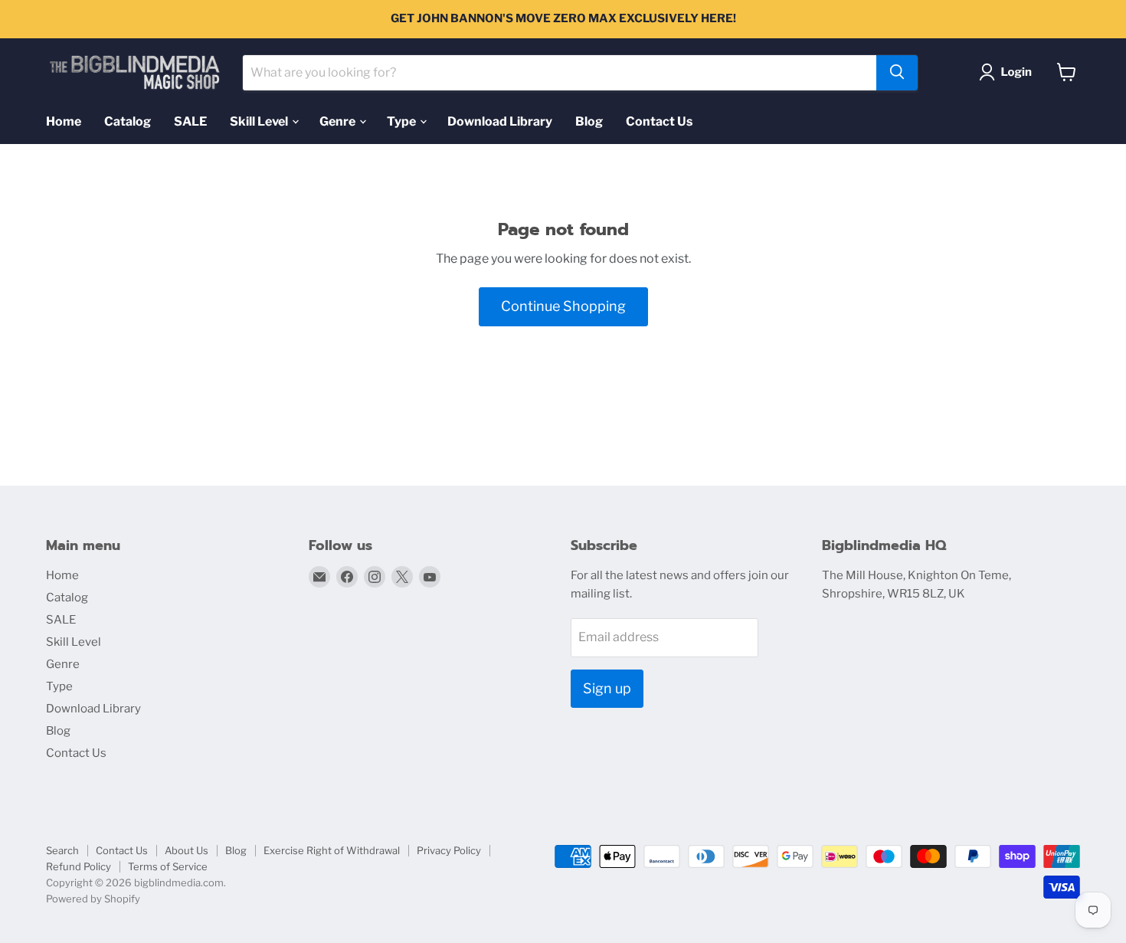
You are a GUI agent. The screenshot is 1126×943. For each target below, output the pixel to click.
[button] (1008, 72)
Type (402, 120)
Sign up (607, 688)
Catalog (127, 120)
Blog (589, 120)
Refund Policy (78, 866)
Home (63, 120)
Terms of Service (168, 866)
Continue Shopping (563, 306)
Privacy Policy (449, 850)
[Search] (897, 72)
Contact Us (659, 120)
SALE (190, 120)
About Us (186, 850)
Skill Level (260, 120)
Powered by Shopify (93, 898)
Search (62, 850)
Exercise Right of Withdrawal (331, 850)
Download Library (499, 120)
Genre (338, 120)
